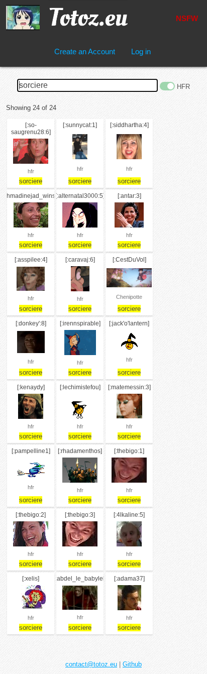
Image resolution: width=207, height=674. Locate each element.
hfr (31, 171)
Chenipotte (129, 297)
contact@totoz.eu (91, 664)
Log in (141, 51)
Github (132, 664)
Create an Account (84, 51)
